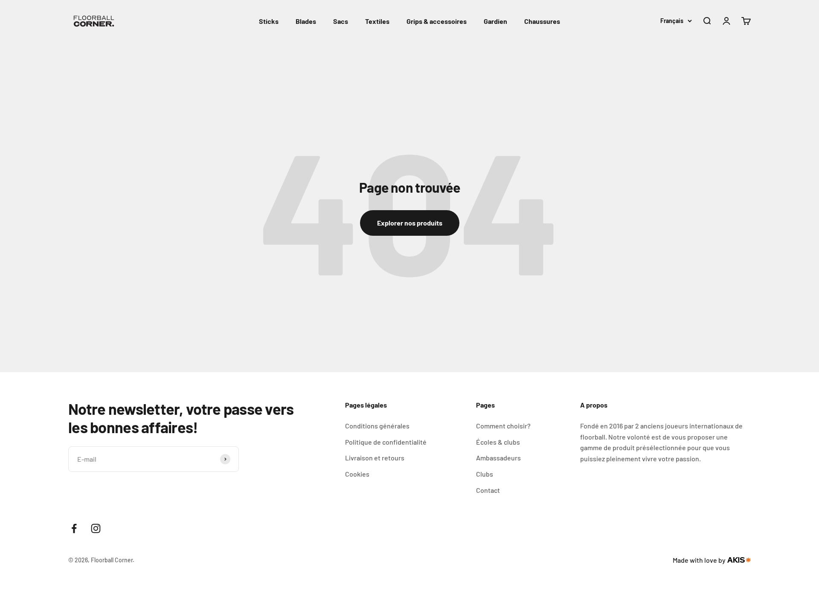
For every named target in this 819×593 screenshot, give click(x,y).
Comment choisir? (503, 426)
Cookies (357, 474)
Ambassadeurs (498, 458)
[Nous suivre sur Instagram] (96, 528)
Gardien (495, 21)
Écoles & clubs (498, 442)
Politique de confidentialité (386, 442)
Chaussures (542, 21)
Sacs (340, 21)
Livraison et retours (374, 458)
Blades (306, 21)
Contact (488, 490)
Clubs (484, 474)
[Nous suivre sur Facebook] (74, 528)
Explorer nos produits (409, 223)
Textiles (377, 21)
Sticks (269, 21)
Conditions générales (377, 426)
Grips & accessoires (437, 21)
